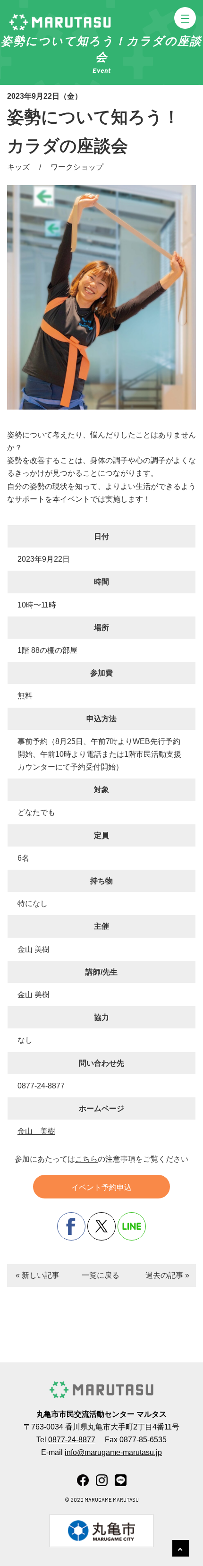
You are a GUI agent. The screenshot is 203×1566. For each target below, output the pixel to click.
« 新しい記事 (37, 1275)
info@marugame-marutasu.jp (113, 1452)
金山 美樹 (36, 1131)
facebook (71, 1226)
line (132, 1226)
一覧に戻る (100, 1275)
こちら (86, 1159)
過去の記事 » (167, 1275)
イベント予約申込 (101, 1187)
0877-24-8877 (71, 1440)
